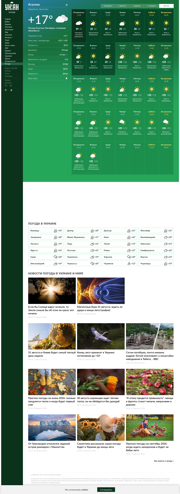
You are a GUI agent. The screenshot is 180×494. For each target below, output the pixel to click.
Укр (10, 85)
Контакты (8, 83)
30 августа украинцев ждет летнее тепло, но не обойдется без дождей (98, 399)
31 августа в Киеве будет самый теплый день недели (52, 354)
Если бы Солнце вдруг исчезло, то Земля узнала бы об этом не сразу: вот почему (51, 310)
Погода (7, 64)
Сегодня (108, 6)
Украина (8, 24)
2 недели (152, 6)
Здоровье (8, 56)
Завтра (122, 6)
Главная (8, 19)
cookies (84, 489)
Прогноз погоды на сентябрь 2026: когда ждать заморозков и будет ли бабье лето (147, 447)
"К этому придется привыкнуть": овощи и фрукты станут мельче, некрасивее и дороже (149, 401)
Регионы (8, 37)
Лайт (6, 48)
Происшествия (10, 53)
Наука (7, 43)
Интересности (10, 61)
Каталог (8, 80)
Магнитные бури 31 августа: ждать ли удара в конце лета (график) (99, 308)
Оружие (8, 51)
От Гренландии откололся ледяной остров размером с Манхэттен (49, 445)
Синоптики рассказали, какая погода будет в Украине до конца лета (99, 445)
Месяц (166, 6)
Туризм (7, 58)
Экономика (9, 29)
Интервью (8, 76)
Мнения (8, 71)
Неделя (137, 6)
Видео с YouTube (11, 68)
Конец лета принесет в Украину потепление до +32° (96, 354)
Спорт (7, 40)
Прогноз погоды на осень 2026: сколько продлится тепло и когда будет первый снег (51, 401)
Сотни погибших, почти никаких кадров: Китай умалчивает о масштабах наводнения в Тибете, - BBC (150, 355)
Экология (8, 35)
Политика (8, 27)
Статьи (7, 73)
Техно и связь (10, 45)
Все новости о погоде (163, 461)
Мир (6, 32)
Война (7, 22)
